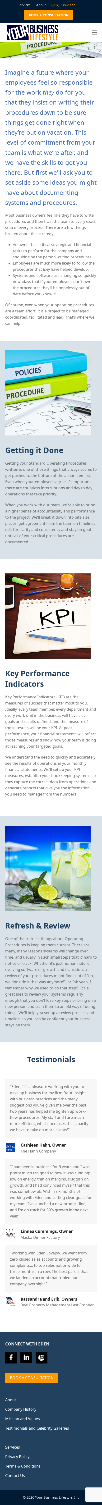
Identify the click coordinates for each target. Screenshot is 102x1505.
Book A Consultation (32, 1377)
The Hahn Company (38, 1151)
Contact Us (15, 1475)
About (10, 1399)
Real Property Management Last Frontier (57, 1305)
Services (12, 1447)
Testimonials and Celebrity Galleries (37, 1428)
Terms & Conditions (23, 1466)
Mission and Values (22, 1418)
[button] (94, 32)
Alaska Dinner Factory (40, 1237)
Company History (20, 1409)
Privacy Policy (17, 1456)
